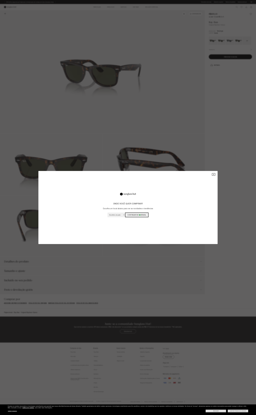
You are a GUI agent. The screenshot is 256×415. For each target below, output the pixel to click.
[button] (213, 174)
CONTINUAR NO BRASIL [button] (136, 215)
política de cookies (28, 408)
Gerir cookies (12, 411)
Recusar (216, 411)
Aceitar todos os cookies (238, 411)
